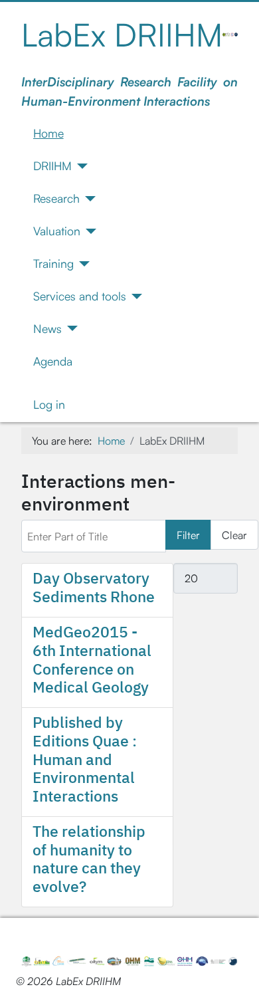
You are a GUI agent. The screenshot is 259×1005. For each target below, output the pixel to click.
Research (56, 198)
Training (53, 263)
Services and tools (79, 295)
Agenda (52, 361)
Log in (49, 404)
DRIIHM (52, 165)
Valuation (56, 230)
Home (48, 133)
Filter (188, 535)
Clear (234, 535)
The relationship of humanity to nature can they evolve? (89, 858)
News (47, 328)
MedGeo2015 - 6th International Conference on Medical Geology (92, 659)
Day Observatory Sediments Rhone (94, 587)
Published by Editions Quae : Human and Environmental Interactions (85, 759)
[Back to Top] (235, 980)
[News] (70, 328)
